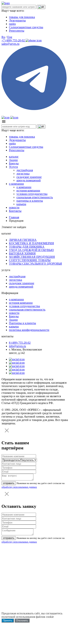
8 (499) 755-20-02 (20, 342)
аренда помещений (28, 180)
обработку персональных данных (19, 487)
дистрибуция (24, 170)
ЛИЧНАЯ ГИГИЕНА (23, 239)
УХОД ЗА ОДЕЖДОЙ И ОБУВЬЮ (31, 250)
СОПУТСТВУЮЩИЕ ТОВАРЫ (30, 260)
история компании (28, 190)
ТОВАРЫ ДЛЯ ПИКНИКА (26, 246)
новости (14, 207)
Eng (9, 37)
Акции (13, 160)
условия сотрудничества (31, 194)
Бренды (14, 163)
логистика (22, 173)
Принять (7, 620)
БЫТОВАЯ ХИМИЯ (22, 253)
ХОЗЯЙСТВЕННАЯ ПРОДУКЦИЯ (32, 256)
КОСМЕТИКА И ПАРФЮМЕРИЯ (31, 243)
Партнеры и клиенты (22, 323)
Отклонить (22, 620)
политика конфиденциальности (29, 329)
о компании (16, 183)
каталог (14, 156)
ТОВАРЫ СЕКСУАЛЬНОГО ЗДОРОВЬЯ (35, 263)
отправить (8, 483)
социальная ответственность (34, 197)
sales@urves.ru (10, 43)
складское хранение (29, 177)
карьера (21, 204)
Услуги (13, 166)
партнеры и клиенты (29, 200)
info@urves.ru (17, 346)
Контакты (15, 210)
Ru (3, 37)
